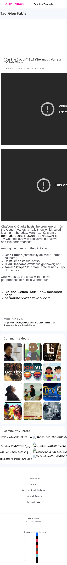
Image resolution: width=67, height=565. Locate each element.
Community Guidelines (33, 490)
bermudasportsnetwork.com (27, 298)
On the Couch (21, 325)
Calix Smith (15, 323)
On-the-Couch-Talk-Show (25, 292)
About (33, 484)
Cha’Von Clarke (29, 323)
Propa (20, 267)
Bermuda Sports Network (18, 235)
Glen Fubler (43, 323)
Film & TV (18, 319)
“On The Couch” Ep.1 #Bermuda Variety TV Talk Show (32, 61)
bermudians (40, 68)
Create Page (33, 478)
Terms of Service (33, 496)
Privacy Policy (33, 502)
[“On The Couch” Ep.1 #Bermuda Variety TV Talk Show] (33, 37)
